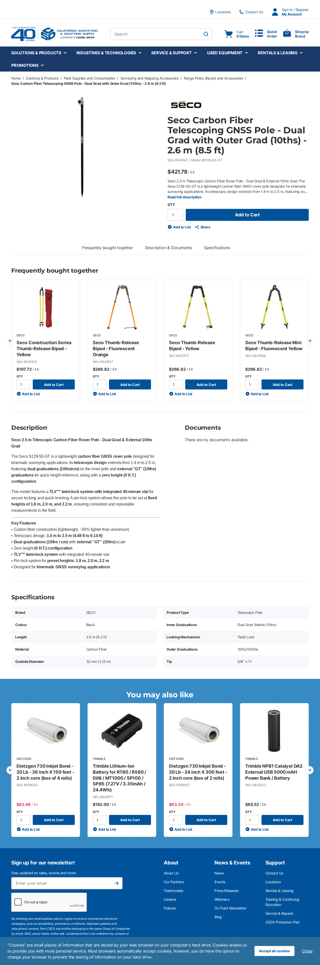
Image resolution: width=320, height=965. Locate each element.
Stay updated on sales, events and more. (43, 873)
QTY (171, 204)
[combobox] (161, 34)
